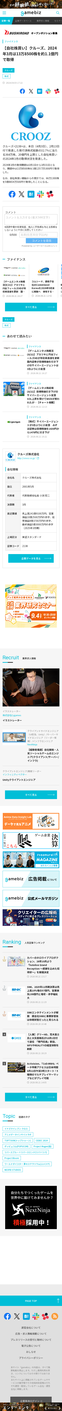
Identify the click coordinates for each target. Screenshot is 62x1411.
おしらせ (31, 1351)
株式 (6, 76)
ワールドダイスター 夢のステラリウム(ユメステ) (27, 1163)
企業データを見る (31, 558)
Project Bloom (11, 1158)
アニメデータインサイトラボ (17, 1134)
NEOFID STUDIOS (12, 1169)
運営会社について (31, 1327)
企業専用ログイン (29, 1401)
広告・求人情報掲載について (31, 1333)
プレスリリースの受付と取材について (31, 1339)
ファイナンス (11, 41)
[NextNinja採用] (31, 1207)
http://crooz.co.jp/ (26, 458)
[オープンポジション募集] (31, 32)
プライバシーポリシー (31, 1358)
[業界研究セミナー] (31, 606)
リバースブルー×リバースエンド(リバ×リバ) (25, 1152)
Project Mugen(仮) (42, 1146)
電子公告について (31, 1345)
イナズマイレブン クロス (16, 1128)
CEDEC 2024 (42, 1140)
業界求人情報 (43, 20)
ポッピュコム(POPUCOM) (16, 1146)
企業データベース (23, 20)
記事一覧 (6, 20)
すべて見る (31, 307)
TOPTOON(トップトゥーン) (17, 1140)
